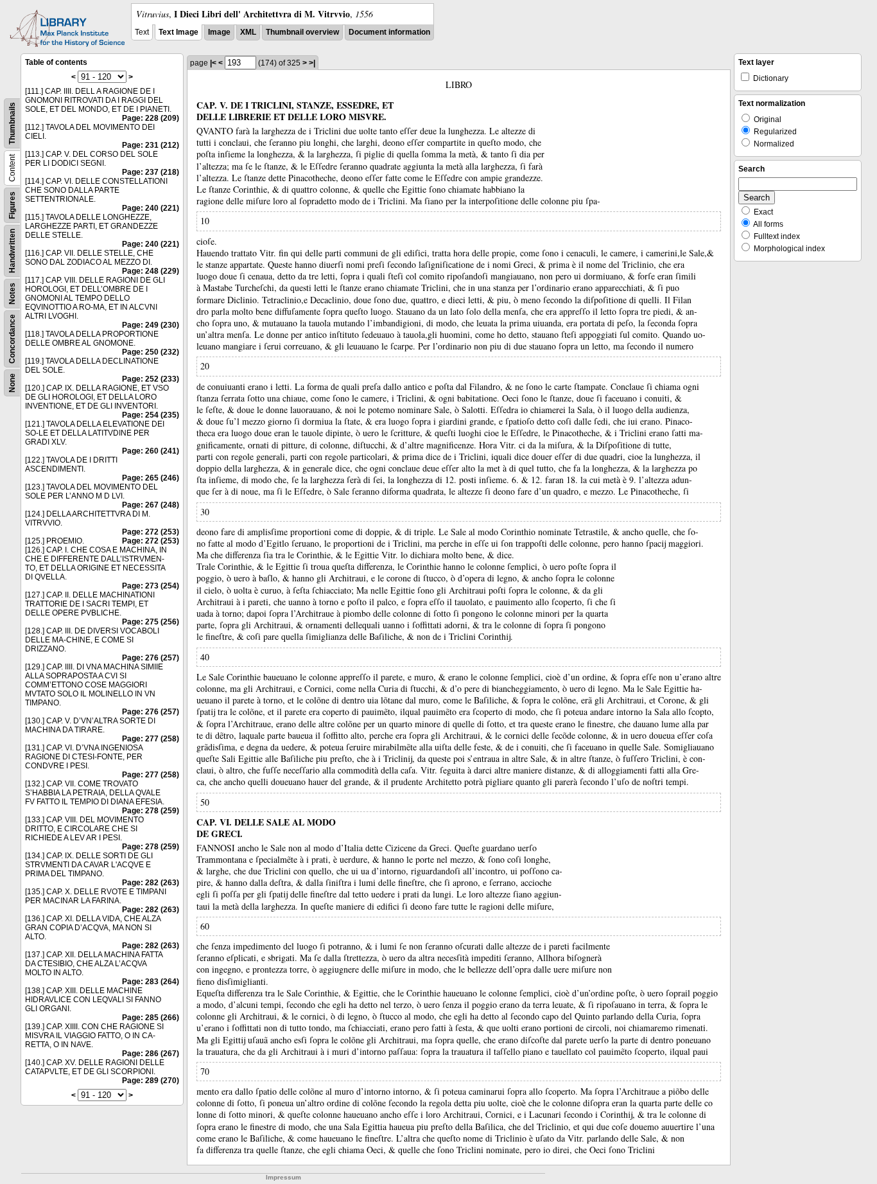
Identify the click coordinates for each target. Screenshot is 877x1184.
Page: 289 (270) (150, 1080)
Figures (12, 205)
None (12, 383)
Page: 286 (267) (150, 1053)
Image (219, 32)
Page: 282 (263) (150, 882)
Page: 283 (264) (150, 981)
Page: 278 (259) (150, 810)
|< (213, 62)
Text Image (178, 32)
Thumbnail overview (302, 32)
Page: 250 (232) (150, 352)
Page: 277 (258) (150, 738)
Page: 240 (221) (150, 208)
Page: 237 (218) (150, 172)
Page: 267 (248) (150, 504)
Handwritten (12, 251)
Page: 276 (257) (150, 657)
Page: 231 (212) (150, 145)
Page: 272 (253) (150, 531)
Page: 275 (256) (150, 621)
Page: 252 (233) (150, 379)
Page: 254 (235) (150, 415)
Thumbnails (12, 123)
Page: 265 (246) (150, 477)
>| (312, 62)
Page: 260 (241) (150, 450)
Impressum (283, 1177)
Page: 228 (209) (150, 118)
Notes (12, 294)
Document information (389, 32)
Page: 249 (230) (150, 325)
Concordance (12, 339)
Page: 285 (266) (150, 1017)
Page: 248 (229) (150, 271)
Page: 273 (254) (150, 585)
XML (248, 32)
